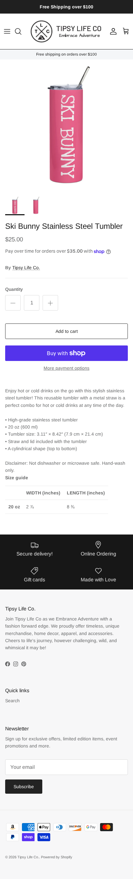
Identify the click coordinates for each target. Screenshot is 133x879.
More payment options (66, 368)
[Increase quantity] (50, 303)
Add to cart (67, 331)
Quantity (14, 289)
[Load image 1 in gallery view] (66, 126)
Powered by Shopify (56, 857)
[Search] (21, 31)
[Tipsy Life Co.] (66, 31)
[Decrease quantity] (13, 303)
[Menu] (7, 31)
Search (12, 700)
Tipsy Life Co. (26, 267)
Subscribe (24, 786)
